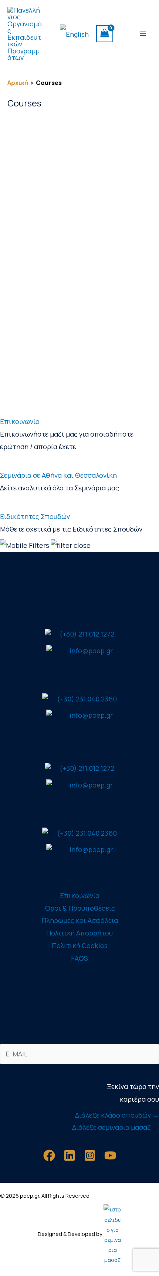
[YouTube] (110, 1155)
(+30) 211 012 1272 (87, 633)
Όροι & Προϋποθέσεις (79, 908)
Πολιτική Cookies (80, 945)
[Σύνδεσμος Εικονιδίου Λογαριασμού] (124, 33)
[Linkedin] (69, 1155)
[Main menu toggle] (143, 33)
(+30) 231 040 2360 (87, 698)
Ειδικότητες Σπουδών (35, 516)
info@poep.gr (91, 650)
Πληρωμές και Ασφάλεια (79, 920)
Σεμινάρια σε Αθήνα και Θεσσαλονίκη (58, 475)
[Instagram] (90, 1155)
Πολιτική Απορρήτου (79, 932)
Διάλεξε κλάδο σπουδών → (117, 1115)
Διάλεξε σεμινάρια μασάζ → (115, 1127)
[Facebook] (49, 1155)
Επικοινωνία (20, 421)
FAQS (79, 958)
